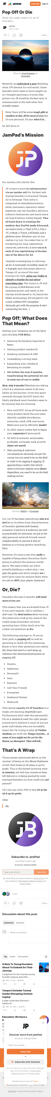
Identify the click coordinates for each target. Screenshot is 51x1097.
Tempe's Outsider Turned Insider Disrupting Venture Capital (17, 993)
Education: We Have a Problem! (14, 1019)
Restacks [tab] (20, 923)
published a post (27, 83)
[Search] (46, 956)
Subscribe (35, 4)
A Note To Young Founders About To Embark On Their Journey (17, 967)
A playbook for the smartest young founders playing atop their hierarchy (18, 975)
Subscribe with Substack (27, 1061)
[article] (25, 974)
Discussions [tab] (23, 956)
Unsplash (25, 76)
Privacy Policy (34, 1073)
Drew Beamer (28, 73)
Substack (12, 1091)
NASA (23, 511)
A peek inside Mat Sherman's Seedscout (15, 1002)
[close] (43, 1023)
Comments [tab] (8, 923)
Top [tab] (5, 956)
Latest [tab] (12, 956)
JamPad (12, 26)
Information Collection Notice (30, 881)
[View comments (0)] (14, 35)
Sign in (45, 4)
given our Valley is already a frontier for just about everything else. (26, 279)
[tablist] (14, 922)
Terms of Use (38, 878)
